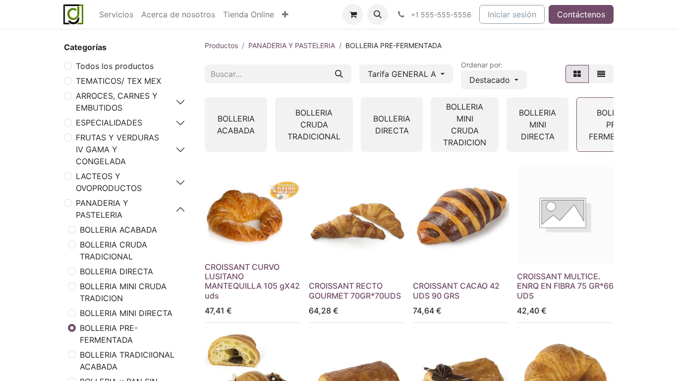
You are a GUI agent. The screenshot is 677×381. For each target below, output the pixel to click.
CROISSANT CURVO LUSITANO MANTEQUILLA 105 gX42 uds (252, 281)
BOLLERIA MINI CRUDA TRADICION (123, 292)
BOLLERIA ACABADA (118, 230)
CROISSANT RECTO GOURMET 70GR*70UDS (355, 290)
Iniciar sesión (512, 14)
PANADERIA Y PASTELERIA (102, 209)
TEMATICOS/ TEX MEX (118, 81)
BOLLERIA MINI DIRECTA (126, 313)
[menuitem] (116, 14)
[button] (377, 14)
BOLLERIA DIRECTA (116, 271)
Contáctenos (581, 14)
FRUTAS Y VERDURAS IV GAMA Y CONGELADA (117, 149)
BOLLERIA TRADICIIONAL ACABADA (127, 361)
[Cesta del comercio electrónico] (352, 14)
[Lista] (601, 73)
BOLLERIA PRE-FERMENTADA (109, 334)
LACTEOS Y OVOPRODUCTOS (109, 182)
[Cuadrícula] (577, 73)
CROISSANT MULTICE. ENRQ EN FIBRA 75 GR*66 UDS (565, 285)
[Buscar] (339, 73)
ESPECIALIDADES (109, 122)
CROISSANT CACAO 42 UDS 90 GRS (456, 290)
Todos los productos (115, 66)
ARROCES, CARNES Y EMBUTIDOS (117, 102)
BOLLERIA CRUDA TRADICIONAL (113, 250)
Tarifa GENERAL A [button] (403, 74)
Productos (221, 45)
